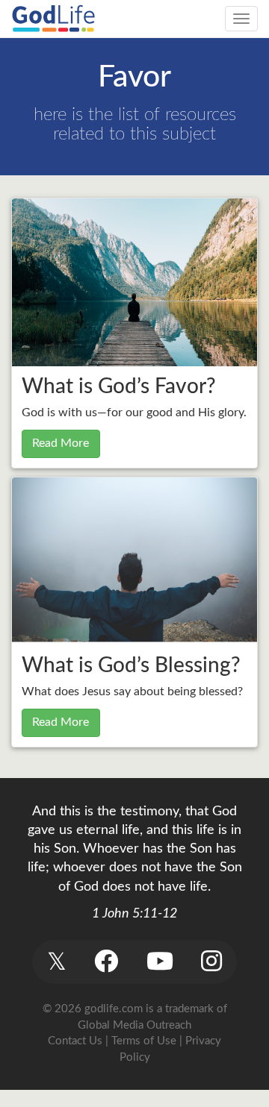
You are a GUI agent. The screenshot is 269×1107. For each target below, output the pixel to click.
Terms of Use (143, 1041)
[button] (56, 962)
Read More (60, 443)
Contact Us (75, 1041)
